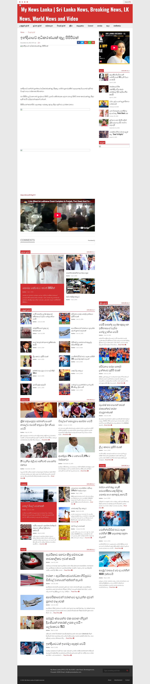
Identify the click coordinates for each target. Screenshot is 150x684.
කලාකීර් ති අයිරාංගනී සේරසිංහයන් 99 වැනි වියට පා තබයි (118, 77)
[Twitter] (82, 42)
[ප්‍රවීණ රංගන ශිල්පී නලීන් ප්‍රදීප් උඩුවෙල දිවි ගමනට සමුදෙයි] (103, 122)
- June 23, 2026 (41, 321)
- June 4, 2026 (40, 359)
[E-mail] (93, 42)
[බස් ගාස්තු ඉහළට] (80, 286)
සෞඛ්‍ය (102, 465)
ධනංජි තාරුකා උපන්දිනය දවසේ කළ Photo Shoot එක (118, 112)
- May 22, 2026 (41, 533)
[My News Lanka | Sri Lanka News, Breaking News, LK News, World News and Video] (76, 14)
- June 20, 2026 (107, 415)
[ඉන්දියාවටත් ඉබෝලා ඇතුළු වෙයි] (31, 648)
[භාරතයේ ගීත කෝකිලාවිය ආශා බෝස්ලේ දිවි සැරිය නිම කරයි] (103, 88)
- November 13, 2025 (68, 463)
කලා (107, 25)
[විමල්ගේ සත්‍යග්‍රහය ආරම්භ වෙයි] (76, 410)
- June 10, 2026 (79, 333)
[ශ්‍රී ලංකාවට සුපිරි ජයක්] (26, 361)
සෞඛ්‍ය (99, 25)
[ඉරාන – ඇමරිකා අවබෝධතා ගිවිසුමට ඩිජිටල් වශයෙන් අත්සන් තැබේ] (31, 580)
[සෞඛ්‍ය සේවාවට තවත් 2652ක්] (42, 269)
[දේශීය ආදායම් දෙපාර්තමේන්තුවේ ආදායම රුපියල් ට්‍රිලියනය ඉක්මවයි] (26, 532)
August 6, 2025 (113, 137)
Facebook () (91, 240)
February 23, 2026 (114, 106)
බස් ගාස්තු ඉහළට (73, 296)
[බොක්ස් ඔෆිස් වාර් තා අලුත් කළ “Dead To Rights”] (103, 134)
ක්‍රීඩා (70, 25)
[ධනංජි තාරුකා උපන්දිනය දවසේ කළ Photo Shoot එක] (103, 113)
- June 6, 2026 (106, 498)
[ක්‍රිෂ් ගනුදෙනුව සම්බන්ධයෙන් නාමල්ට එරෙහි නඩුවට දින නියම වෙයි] (38, 410)
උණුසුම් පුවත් (24, 25)
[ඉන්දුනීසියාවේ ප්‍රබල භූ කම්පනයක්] (26, 332)
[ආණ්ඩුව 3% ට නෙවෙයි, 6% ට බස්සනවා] (76, 444)
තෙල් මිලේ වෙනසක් (33, 506)
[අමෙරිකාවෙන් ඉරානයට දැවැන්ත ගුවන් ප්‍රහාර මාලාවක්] (64, 332)
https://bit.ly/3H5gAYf (27, 195)
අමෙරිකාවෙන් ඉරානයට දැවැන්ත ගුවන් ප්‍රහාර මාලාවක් (83, 329)
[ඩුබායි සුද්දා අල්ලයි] (26, 389)
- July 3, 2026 (30, 292)
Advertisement (118, 680)
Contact (127, 680)
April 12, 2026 (112, 97)
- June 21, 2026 (79, 319)
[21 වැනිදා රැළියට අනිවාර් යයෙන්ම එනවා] (38, 450)
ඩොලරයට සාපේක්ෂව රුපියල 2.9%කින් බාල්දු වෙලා (81, 489)
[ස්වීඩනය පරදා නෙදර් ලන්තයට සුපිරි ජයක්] (64, 318)
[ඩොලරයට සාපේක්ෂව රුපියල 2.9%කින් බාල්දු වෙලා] (64, 494)
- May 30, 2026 (28, 432)
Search (127, 2)
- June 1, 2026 (40, 387)
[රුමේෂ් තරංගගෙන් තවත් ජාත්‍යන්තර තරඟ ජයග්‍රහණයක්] (114, 393)
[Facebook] (79, 42)
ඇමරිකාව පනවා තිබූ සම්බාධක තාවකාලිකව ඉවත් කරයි (64, 556)
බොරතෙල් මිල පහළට (79, 508)
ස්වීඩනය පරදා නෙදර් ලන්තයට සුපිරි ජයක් (110, 368)
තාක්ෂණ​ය (117, 25)
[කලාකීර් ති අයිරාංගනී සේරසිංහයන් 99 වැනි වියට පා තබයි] (103, 77)
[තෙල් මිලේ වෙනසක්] (38, 494)
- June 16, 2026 (41, 333)
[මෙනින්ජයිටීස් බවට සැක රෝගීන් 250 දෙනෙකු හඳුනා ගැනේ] (64, 361)
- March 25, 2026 (79, 511)
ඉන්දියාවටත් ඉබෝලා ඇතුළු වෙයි (65, 643)
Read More (32, 302)
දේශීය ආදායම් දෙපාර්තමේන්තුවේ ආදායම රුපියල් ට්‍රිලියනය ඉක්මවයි (44, 528)
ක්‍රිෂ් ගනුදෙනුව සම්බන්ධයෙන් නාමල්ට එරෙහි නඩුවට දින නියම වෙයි (37, 424)
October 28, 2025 (113, 116)
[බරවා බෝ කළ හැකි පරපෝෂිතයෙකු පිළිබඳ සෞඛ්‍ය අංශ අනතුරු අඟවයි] (114, 476)
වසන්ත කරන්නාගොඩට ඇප (77, 272)
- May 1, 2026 (78, 493)
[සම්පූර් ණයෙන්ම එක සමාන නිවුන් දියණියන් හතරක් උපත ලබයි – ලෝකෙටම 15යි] (31, 622)
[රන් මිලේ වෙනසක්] (64, 532)
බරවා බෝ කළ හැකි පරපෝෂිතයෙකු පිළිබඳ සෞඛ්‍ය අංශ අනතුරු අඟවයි (113, 490)
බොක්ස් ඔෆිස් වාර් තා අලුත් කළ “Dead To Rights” (118, 133)
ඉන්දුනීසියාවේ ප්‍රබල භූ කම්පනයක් (40, 329)
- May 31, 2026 (54, 630)
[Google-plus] (86, 42)
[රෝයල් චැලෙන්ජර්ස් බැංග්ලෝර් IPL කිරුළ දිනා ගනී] (64, 389)
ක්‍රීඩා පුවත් (103, 303)
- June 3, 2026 (40, 376)
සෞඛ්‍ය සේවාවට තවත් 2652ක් (38, 288)
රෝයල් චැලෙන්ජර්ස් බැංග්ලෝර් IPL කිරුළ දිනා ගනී (82, 385)
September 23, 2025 (114, 128)
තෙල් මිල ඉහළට (77, 370)
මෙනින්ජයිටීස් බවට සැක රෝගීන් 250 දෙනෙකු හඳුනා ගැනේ (83, 357)
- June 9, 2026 (40, 347)
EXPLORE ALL (90, 252)
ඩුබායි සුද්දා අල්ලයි (39, 384)
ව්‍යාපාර (90, 25)
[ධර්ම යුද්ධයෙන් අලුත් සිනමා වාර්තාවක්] (103, 103)
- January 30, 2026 (80, 529)
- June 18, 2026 (54, 583)
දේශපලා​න (25, 399)
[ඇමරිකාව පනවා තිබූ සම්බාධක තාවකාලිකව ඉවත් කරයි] (31, 561)
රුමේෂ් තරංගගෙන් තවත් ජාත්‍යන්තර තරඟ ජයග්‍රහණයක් (112, 408)
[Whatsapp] (89, 42)
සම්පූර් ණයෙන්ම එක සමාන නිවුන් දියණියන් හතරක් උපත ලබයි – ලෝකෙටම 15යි (67, 622)
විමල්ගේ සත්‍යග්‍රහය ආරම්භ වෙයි (75, 421)
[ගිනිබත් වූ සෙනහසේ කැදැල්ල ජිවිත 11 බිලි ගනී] (64, 347)
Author (24, 292)
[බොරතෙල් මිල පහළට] (64, 514)
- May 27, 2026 (54, 647)
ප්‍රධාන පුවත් (37, 25)
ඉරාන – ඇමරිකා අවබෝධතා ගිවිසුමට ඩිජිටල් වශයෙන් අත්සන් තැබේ (68, 577)
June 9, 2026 (112, 82)
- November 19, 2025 (30, 468)
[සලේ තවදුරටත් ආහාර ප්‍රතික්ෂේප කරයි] (26, 347)
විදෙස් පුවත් (61, 25)
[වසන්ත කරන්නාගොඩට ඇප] (80, 262)
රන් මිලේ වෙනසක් (78, 526)
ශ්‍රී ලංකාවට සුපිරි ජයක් (40, 356)
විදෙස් (23, 549)
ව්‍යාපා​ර (23, 484)
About (109, 680)
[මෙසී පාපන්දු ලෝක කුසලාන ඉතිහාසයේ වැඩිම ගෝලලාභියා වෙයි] (26, 318)
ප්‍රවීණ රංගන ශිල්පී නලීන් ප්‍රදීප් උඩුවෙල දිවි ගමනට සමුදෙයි (118, 122)
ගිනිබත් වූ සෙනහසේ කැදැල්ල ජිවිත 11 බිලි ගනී (81, 343)
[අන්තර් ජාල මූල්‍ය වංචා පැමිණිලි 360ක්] (26, 375)
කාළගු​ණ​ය (80, 25)
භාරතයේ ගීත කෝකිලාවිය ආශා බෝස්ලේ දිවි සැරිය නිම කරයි (118, 90)
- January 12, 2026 (67, 425)
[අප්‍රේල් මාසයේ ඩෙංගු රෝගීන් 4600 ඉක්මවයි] (114, 559)
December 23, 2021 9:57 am (28, 43)
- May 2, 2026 (106, 577)
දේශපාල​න (49, 25)
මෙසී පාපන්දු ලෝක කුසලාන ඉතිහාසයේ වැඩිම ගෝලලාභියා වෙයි (43, 316)
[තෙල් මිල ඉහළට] (64, 375)
